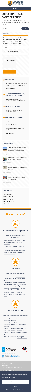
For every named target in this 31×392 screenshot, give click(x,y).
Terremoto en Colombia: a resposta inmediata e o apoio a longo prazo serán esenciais (17, 177)
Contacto (6, 204)
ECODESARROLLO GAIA (12, 124)
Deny (15, 386)
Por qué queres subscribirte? (11, 51)
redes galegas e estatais (19, 282)
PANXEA (8, 121)
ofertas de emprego (17, 246)
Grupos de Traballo (9, 201)
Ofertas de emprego (12, 106)
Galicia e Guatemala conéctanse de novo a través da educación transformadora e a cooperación (17, 149)
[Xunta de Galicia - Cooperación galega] (16, 351)
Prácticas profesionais (14, 117)
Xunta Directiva (8, 199)
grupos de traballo (20, 277)
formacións (14, 250)
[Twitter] (7, 371)
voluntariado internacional (10, 324)
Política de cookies (10, 389)
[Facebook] (3, 371)
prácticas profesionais (13, 330)
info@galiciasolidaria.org (16, 367)
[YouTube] (10, 371)
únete (5, 296)
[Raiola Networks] (10, 357)
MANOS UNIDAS (10, 133)
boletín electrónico (16, 290)
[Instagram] (13, 371)
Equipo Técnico (8, 196)
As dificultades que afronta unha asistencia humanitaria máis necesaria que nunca (17, 167)
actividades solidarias (21, 332)
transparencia (18, 292)
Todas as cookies (15, 382)
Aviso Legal (17, 43)
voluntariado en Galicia (10, 320)
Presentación (8, 194)
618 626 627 (7, 367)
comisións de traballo (9, 254)
